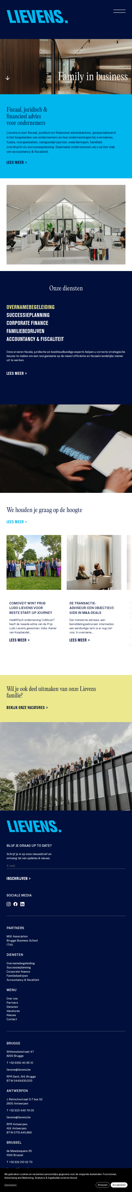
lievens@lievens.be (19, 1069)
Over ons (12, 998)
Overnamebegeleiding (30, 307)
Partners (12, 1002)
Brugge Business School (22, 940)
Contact (12, 1019)
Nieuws (11, 1015)
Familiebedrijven (25, 331)
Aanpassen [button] (10, 1185)
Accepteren (119, 1185)
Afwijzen (103, 1185)
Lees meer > (17, 163)
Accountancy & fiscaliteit (35, 339)
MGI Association (17, 936)
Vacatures (13, 1011)
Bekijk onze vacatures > (27, 708)
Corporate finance (27, 323)
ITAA (10, 944)
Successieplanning (28, 315)
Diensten (12, 1006)
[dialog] (66, 1180)
